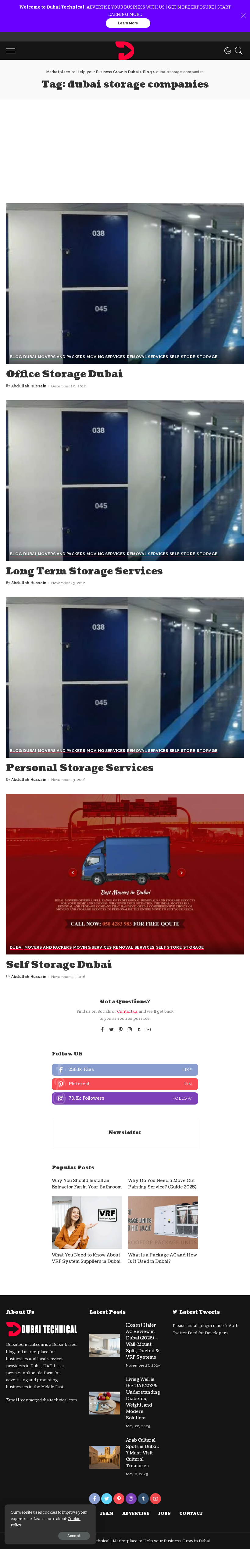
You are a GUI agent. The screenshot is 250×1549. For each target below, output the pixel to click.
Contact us (127, 1011)
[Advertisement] (125, 145)
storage (207, 357)
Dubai (29, 357)
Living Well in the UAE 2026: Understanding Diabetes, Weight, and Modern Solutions (143, 1399)
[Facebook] (102, 1029)
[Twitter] (111, 1029)
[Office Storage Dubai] (125, 283)
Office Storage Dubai (64, 374)
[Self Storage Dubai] (125, 874)
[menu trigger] (12, 50)
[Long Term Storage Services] (125, 480)
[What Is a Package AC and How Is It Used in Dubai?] (163, 1222)
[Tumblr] (139, 1029)
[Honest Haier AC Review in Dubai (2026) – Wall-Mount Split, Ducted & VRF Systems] (104, 1345)
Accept (74, 1536)
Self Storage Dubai (59, 965)
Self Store (182, 357)
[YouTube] (148, 1029)
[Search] (237, 50)
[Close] (243, 16)
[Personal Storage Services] (125, 677)
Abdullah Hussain (29, 386)
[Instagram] (129, 1029)
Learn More (128, 23)
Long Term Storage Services (84, 571)
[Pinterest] (120, 1029)
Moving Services (106, 357)
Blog (16, 357)
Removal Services (147, 357)
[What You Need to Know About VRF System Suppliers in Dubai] (87, 1222)
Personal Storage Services (80, 768)
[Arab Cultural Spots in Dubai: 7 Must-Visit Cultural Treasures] (104, 1457)
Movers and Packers (61, 357)
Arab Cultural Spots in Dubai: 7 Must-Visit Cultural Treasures (142, 1453)
